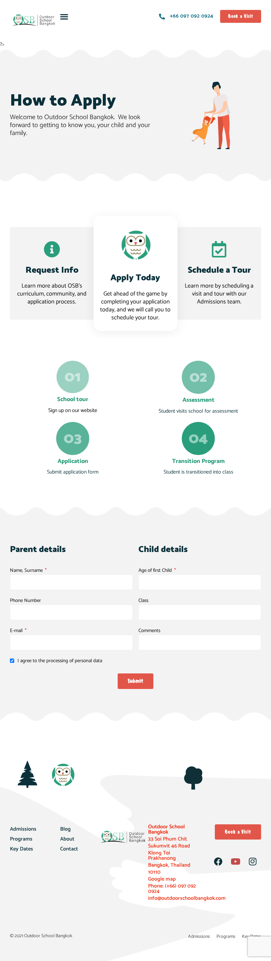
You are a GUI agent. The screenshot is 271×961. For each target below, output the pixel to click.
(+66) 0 (172, 886)
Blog (65, 829)
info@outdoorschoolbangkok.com (187, 898)
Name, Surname (27, 570)
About (67, 839)
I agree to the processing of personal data (60, 661)
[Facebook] (218, 861)
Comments (149, 631)
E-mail (17, 631)
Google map (162, 879)
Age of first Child (155, 570)
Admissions (23, 829)
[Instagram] (252, 861)
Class (143, 601)
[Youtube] (235, 861)
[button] (64, 16)
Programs (21, 839)
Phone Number (25, 601)
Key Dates (21, 849)
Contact (69, 849)
